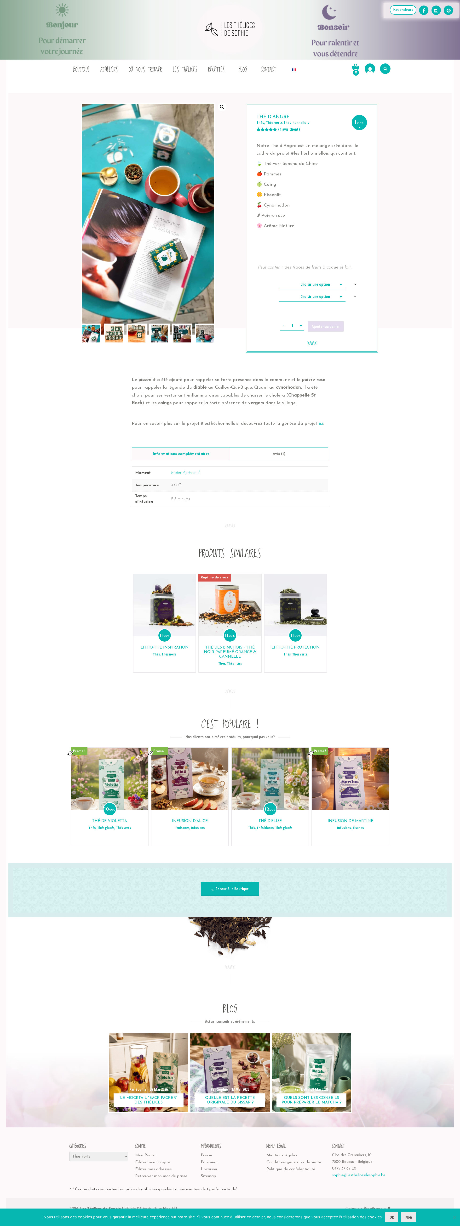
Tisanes (358, 827)
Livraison (209, 1169)
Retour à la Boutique (232, 888)
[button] (222, 107)
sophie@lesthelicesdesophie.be (358, 1175)
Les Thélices (185, 70)
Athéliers (109, 70)
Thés (260, 122)
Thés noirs (168, 654)
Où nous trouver (145, 70)
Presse (206, 1155)
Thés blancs (265, 827)
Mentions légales (281, 1155)
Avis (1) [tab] (279, 454)
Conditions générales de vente (293, 1162)
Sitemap (208, 1176)
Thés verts (274, 122)
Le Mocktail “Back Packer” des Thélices (148, 1100)
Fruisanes (182, 827)
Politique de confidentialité (290, 1169)
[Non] (454, 1217)
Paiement (209, 1162)
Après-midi (192, 473)
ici (321, 423)
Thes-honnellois (296, 122)
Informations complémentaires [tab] (181, 454)
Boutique (81, 70)
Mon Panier (145, 1155)
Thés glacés (105, 827)
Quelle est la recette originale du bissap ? (230, 1100)
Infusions (198, 827)
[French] (294, 69)
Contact (268, 70)
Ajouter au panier (326, 326)
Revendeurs (403, 10)
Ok (392, 1217)
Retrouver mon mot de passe (161, 1176)
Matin (176, 473)
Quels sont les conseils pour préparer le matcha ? (311, 1100)
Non (408, 1217)
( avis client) (289, 129)
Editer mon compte (152, 1162)
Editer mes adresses (153, 1169)
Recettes (216, 70)
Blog (242, 70)
